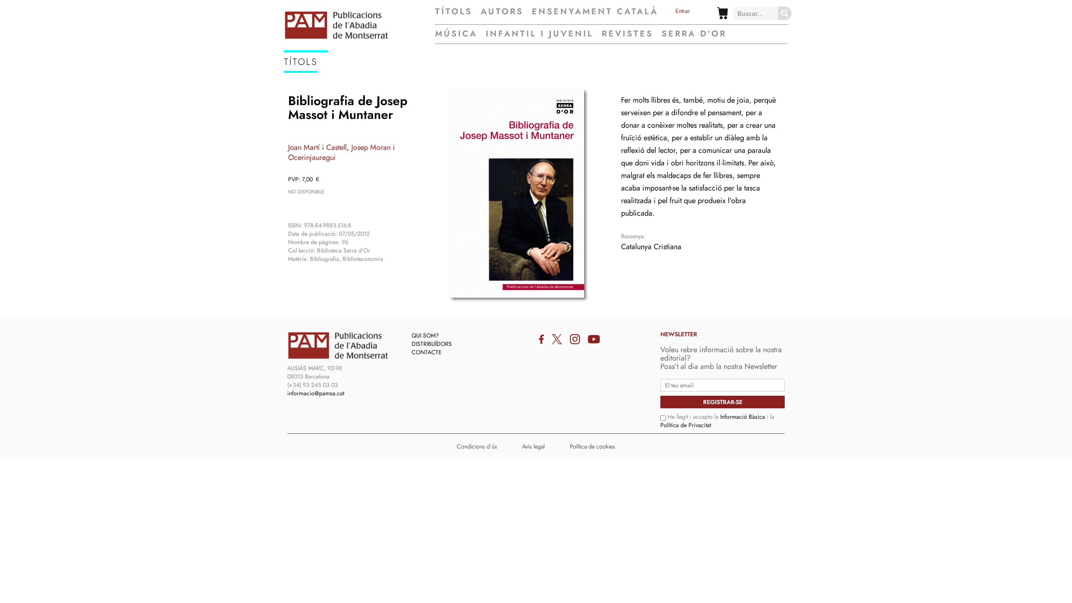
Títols (453, 12)
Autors (502, 12)
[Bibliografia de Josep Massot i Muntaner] (517, 194)
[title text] (359, 25)
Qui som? (425, 335)
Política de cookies (592, 446)
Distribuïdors (432, 344)
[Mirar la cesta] (722, 13)
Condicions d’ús (477, 446)
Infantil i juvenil (539, 34)
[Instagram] (575, 339)
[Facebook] (541, 339)
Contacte (427, 352)
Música (456, 34)
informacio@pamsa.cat (315, 393)
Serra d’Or (694, 34)
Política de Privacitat (685, 425)
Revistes (627, 34)
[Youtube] (594, 339)
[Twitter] (557, 339)
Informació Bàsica (742, 416)
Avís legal (533, 446)
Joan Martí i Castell (317, 147)
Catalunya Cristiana (651, 246)
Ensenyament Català (595, 12)
